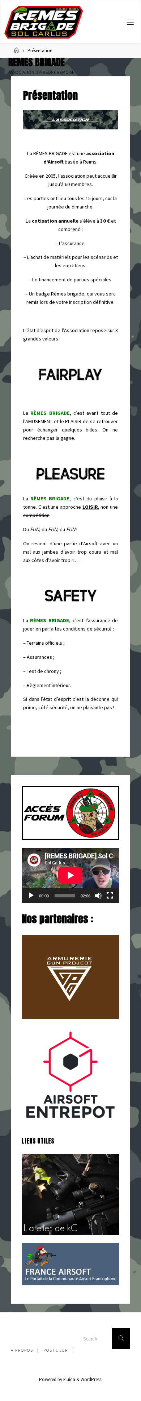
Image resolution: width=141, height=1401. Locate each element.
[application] (70, 875)
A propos (22, 1350)
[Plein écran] (110, 895)
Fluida (68, 1379)
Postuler (55, 1350)
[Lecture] (31, 895)
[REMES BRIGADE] (43, 22)
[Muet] (98, 895)
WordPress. (91, 1379)
